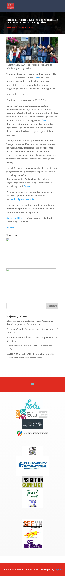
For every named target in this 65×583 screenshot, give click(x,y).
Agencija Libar (14, 218)
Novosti (30, 27)
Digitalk (58, 569)
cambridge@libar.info (22, 199)
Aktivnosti (21, 27)
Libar (36, 77)
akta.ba (10, 227)
